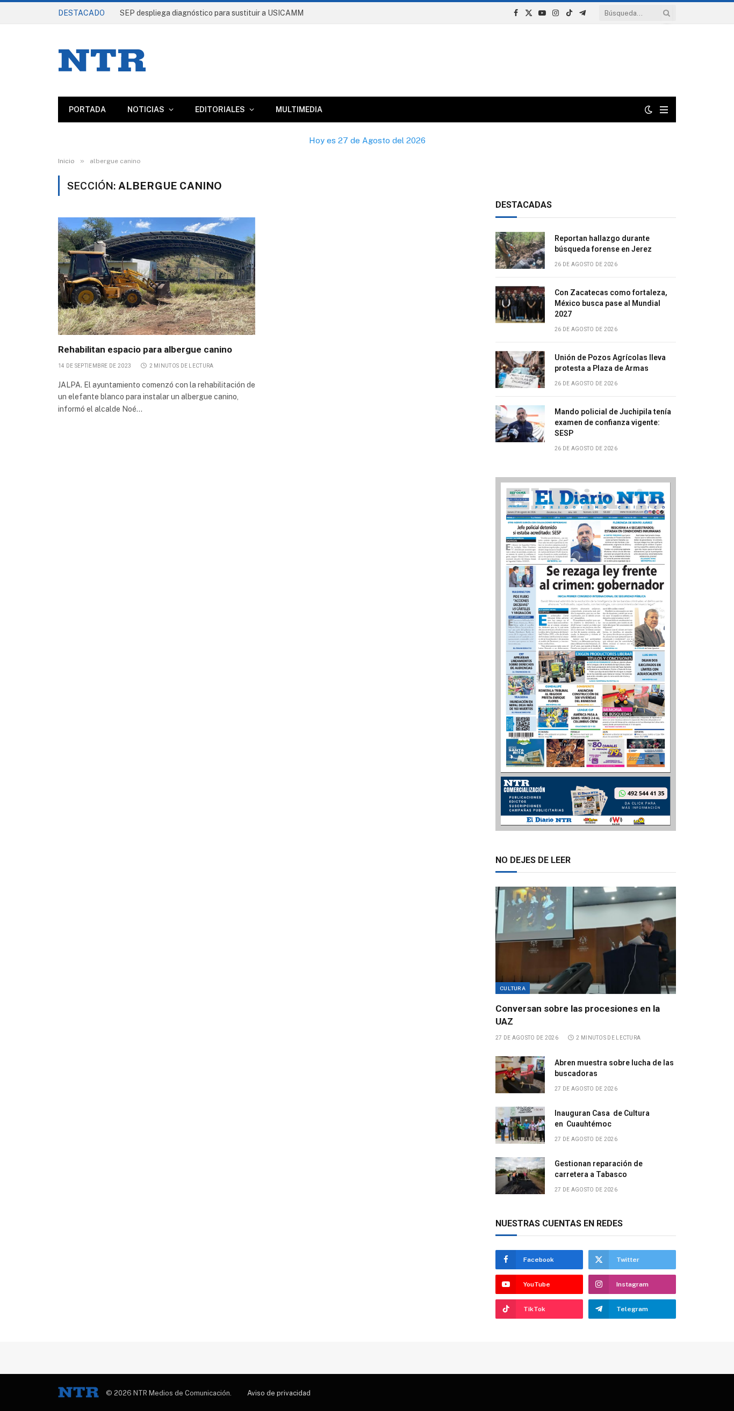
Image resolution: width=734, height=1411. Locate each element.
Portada (87, 109)
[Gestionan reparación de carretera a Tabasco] (520, 1175)
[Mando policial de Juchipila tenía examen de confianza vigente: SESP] (520, 423)
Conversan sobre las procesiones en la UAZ (577, 1014)
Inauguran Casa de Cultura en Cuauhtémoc (602, 1118)
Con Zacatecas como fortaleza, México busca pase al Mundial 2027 (611, 303)
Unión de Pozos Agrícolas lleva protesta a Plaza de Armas (610, 362)
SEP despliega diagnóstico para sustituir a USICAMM (212, 13)
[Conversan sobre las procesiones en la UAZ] (585, 940)
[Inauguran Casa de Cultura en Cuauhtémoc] (520, 1125)
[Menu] (664, 110)
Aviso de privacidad (279, 1393)
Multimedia (299, 109)
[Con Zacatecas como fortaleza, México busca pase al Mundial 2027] (520, 304)
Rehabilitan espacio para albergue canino (145, 349)
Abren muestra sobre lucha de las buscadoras (614, 1068)
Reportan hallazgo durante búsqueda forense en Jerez (603, 243)
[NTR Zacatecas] (102, 60)
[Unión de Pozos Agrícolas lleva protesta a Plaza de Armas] (520, 369)
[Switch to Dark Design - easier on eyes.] (648, 109)
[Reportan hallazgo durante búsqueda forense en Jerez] (520, 250)
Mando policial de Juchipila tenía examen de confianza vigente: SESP (613, 422)
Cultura (513, 988)
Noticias (145, 109)
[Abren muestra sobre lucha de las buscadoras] (520, 1074)
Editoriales (220, 109)
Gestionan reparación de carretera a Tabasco (599, 1169)
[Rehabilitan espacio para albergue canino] (156, 275)
